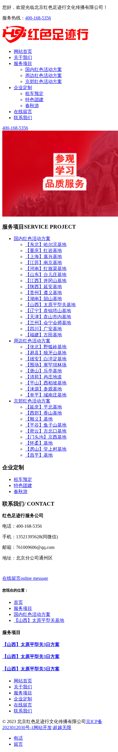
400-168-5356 (38, 17)
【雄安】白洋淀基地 (45, 358)
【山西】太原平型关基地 (50, 304)
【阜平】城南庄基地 (45, 394)
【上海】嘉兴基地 (43, 256)
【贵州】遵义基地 (43, 292)
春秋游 (32, 105)
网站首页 (23, 680)
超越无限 (62, 727)
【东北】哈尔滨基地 (45, 244)
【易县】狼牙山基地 (45, 352)
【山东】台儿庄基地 (45, 274)
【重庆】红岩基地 (43, 250)
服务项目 (23, 608)
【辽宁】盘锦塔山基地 (48, 310)
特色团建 (34, 99)
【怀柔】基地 (39, 443)
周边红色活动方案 (43, 75)
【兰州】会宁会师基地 (48, 322)
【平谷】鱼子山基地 (45, 425)
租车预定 (34, 93)
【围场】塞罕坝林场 (45, 364)
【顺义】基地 (39, 419)
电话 (18, 738)
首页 (18, 602)
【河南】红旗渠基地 (45, 268)
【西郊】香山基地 (43, 413)
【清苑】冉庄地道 (43, 376)
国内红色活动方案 (43, 69)
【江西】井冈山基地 (45, 280)
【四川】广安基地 (43, 328)
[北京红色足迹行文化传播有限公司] (45, 41)
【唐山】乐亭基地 (43, 370)
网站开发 (43, 727)
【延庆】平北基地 (43, 407)
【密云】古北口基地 (45, 431)
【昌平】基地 (39, 455)
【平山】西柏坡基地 (45, 382)
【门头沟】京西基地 (45, 437)
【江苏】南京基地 (43, 262)
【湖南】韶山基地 (43, 298)
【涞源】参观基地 (43, 388)
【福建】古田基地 (43, 334)
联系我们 (23, 710)
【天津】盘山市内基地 (48, 316)
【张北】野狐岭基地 (45, 346)
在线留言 (23, 704)
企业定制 (23, 698)
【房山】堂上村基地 (45, 449)
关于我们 (23, 686)
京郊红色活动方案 (43, 81)
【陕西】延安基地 (43, 286)
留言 (18, 744)
